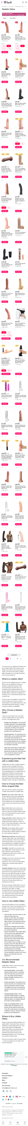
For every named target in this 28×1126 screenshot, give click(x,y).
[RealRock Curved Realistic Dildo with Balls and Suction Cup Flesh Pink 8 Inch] (7, 223)
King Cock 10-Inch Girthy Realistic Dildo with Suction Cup (6, 38)
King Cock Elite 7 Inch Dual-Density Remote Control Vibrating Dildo (6, 104)
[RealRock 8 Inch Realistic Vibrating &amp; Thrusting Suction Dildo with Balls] (20, 123)
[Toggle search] (23, 2)
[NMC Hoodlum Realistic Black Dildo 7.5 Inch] (20, 94)
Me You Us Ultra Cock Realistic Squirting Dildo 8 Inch (20, 547)
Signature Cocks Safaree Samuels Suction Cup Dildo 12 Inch (6, 547)
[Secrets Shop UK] (8, 2)
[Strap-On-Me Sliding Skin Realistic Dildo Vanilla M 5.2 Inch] (20, 64)
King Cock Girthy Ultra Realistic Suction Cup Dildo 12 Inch (6, 134)
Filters (4, 18)
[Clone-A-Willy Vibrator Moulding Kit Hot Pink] (7, 386)
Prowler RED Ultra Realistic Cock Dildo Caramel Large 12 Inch (6, 170)
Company (4, 1077)
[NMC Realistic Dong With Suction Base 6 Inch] (20, 284)
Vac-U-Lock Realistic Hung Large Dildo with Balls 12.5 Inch (20, 170)
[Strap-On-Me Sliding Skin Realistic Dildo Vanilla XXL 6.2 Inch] (20, 445)
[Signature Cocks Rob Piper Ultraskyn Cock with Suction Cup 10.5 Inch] (20, 627)
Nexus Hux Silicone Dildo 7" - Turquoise (6, 637)
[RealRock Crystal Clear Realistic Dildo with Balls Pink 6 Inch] (7, 597)
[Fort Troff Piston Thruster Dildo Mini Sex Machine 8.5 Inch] (7, 254)
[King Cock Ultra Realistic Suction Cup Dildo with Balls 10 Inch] (20, 27)
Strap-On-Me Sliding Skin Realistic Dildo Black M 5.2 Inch (20, 361)
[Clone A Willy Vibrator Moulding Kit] (20, 254)
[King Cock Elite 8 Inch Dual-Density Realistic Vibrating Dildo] (7, 189)
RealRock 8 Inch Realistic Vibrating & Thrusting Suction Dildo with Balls (20, 135)
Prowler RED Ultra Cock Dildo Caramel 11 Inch (20, 577)
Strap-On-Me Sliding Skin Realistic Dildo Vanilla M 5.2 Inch (20, 75)
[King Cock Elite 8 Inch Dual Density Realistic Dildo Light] (20, 416)
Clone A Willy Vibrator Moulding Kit (20, 264)
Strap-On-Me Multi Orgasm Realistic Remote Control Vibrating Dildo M (5, 361)
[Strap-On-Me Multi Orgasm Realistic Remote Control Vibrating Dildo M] (7, 350)
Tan (9, 46)
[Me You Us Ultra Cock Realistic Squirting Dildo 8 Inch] (20, 536)
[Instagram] (10, 1091)
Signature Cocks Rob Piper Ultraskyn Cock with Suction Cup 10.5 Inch (20, 638)
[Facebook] (3, 1091)
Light (4, 46)
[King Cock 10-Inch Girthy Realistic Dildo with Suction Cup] (7, 27)
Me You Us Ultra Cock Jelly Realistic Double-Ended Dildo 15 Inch (20, 608)
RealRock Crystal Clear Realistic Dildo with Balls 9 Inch (7, 426)
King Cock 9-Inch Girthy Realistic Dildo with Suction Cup (7, 324)
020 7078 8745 (6, 1085)
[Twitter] (7, 1091)
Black (10, 48)
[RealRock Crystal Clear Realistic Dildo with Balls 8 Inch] (20, 386)
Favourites (5, 1073)
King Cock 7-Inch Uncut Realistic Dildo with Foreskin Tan (7, 294)
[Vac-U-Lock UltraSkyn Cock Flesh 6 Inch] (20, 223)
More (3, 1080)
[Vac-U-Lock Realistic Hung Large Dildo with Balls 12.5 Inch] (20, 159)
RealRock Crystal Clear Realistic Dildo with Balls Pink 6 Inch (7, 608)
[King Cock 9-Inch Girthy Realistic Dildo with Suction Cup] (7, 313)
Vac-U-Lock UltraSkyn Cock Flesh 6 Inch (20, 233)
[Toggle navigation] (2, 2)
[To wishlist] (2, 55)
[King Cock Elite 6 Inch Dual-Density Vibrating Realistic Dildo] (20, 476)
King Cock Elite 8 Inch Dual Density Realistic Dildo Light (20, 426)
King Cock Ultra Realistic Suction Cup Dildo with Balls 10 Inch (20, 38)
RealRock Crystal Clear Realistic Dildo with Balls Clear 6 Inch (7, 517)
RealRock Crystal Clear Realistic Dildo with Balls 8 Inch (20, 397)
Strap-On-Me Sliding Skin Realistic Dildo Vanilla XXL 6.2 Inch (20, 456)
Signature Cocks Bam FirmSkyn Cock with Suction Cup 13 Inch (6, 578)
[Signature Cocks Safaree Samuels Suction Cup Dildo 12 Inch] (7, 536)
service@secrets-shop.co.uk (9, 1088)
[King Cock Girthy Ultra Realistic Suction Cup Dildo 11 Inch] (7, 476)
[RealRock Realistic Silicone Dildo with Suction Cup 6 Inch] (20, 506)
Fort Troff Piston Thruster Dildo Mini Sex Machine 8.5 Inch (6, 265)
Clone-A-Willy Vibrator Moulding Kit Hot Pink (6, 396)
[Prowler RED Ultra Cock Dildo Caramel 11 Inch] (20, 567)
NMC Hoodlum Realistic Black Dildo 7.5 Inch (20, 104)
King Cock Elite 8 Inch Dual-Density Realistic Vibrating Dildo (6, 199)
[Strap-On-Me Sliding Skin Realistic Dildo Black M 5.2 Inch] (20, 350)
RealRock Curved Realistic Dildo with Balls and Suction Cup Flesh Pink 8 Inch (7, 234)
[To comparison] (5, 55)
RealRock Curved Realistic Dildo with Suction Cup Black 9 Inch (20, 200)
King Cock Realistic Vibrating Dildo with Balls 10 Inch (6, 75)
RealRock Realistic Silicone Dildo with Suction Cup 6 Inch (19, 517)
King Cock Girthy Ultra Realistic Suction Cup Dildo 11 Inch (6, 487)
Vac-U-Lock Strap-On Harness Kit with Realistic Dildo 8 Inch (20, 324)
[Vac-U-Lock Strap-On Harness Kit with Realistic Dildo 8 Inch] (20, 313)
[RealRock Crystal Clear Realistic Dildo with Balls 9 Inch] (7, 416)
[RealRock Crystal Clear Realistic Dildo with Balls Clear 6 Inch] (7, 506)
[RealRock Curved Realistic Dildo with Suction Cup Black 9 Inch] (20, 189)
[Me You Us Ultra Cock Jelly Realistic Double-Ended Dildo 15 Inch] (20, 597)
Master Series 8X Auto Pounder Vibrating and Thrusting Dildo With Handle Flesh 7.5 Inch (6, 456)
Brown (4, 48)
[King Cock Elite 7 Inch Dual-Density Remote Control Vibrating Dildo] (7, 94)
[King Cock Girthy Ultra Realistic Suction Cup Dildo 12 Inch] (7, 123)
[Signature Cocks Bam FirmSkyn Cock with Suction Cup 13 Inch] (7, 567)
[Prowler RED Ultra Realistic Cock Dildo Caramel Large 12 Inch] (7, 159)
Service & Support (7, 1075)
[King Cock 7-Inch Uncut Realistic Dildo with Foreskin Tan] (7, 284)
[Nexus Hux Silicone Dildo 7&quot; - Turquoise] (7, 627)
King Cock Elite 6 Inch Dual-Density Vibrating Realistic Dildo (20, 487)
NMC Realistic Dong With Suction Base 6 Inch (20, 294)
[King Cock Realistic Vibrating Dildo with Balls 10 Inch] (7, 64)
